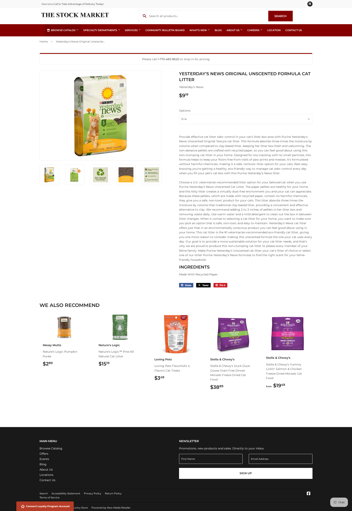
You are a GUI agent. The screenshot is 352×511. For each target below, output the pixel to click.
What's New (198, 30)
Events (44, 459)
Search (283, 16)
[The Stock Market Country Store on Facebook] (308, 494)
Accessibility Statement (66, 493)
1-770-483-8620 (168, 59)
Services (131, 30)
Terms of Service (49, 497)
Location (274, 30)
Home (44, 41)
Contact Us (293, 30)
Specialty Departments (100, 30)
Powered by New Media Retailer (111, 507)
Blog (218, 30)
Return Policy (113, 493)
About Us (233, 30)
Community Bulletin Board (165, 30)
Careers (253, 30)
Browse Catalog (63, 30)
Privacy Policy (92, 493)
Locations (46, 475)
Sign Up (246, 473)
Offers (44, 454)
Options (184, 110)
